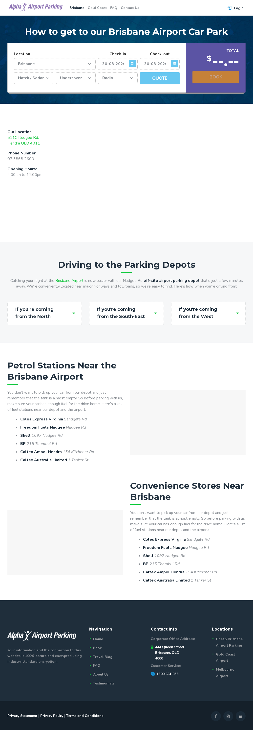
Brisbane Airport (69, 280)
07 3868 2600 (20, 159)
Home (98, 639)
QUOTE (159, 78)
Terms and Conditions (84, 715)
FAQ (96, 665)
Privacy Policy (51, 715)
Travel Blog (102, 657)
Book (97, 648)
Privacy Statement (22, 715)
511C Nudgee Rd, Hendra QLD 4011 (23, 140)
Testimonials (103, 683)
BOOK (216, 77)
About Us (100, 674)
